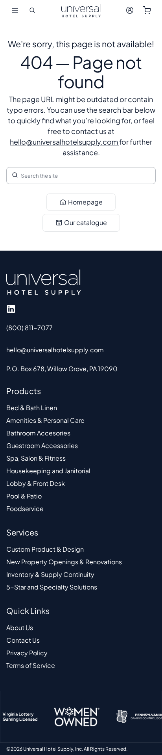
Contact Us (23, 640)
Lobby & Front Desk (35, 483)
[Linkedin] (11, 309)
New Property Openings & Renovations (64, 562)
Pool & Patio (24, 496)
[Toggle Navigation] (15, 10)
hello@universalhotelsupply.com (64, 141)
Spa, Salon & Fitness (36, 458)
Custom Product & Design (45, 549)
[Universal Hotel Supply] (81, 10)
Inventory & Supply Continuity (50, 574)
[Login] (129, 10)
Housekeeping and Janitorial (48, 471)
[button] (32, 10)
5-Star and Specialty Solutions (51, 587)
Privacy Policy (27, 653)
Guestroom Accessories (42, 445)
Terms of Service (30, 665)
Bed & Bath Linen (31, 408)
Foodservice (25, 508)
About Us (19, 627)
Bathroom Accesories (38, 433)
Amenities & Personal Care (45, 420)
